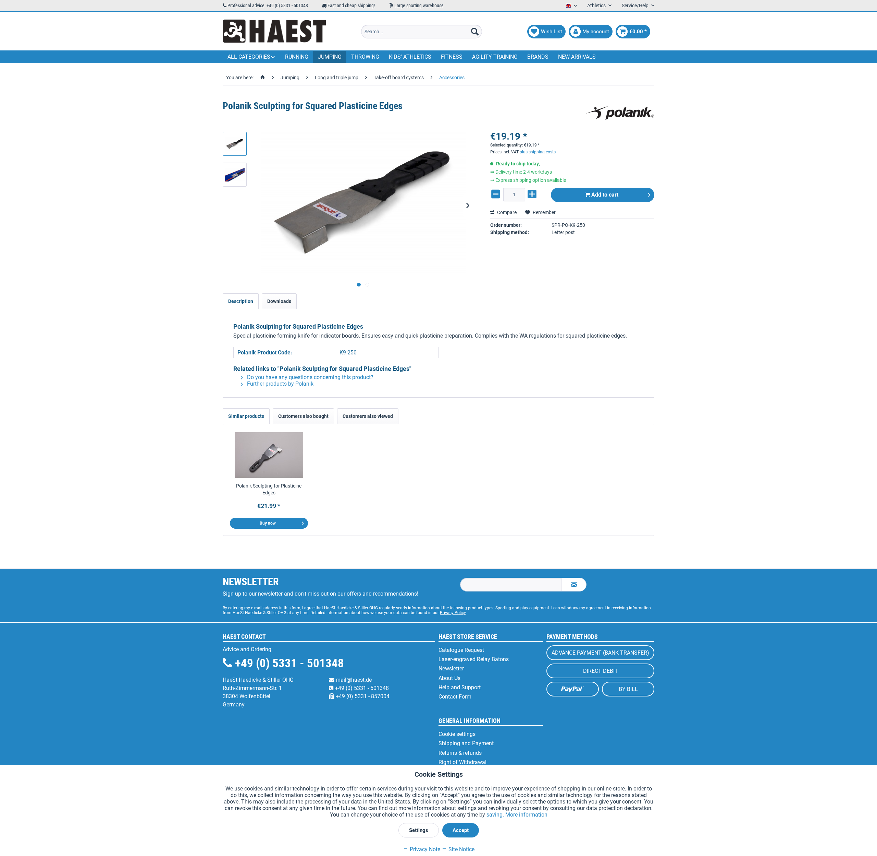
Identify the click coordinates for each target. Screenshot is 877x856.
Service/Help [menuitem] (636, 5)
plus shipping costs (538, 152)
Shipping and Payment (466, 743)
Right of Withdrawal (462, 762)
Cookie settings (456, 734)
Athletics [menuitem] (597, 5)
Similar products (246, 416)
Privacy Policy (453, 612)
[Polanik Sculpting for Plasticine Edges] (269, 455)
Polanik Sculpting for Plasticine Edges (268, 489)
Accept (461, 830)
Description (240, 301)
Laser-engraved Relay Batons (473, 659)
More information (526, 814)
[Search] (475, 31)
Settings (418, 830)
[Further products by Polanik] (620, 113)
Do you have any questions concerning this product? (309, 377)
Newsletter (451, 668)
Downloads (279, 301)
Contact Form (454, 696)
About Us (449, 678)
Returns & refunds (460, 753)
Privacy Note (424, 849)
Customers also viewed (368, 416)
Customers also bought (303, 416)
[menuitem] (421, 31)
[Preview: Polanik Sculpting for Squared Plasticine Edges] (235, 144)
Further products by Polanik (279, 383)
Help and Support (459, 687)
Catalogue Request (461, 650)
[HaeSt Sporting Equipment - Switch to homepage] (274, 32)
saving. (495, 814)
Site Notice (460, 849)
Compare (506, 212)
